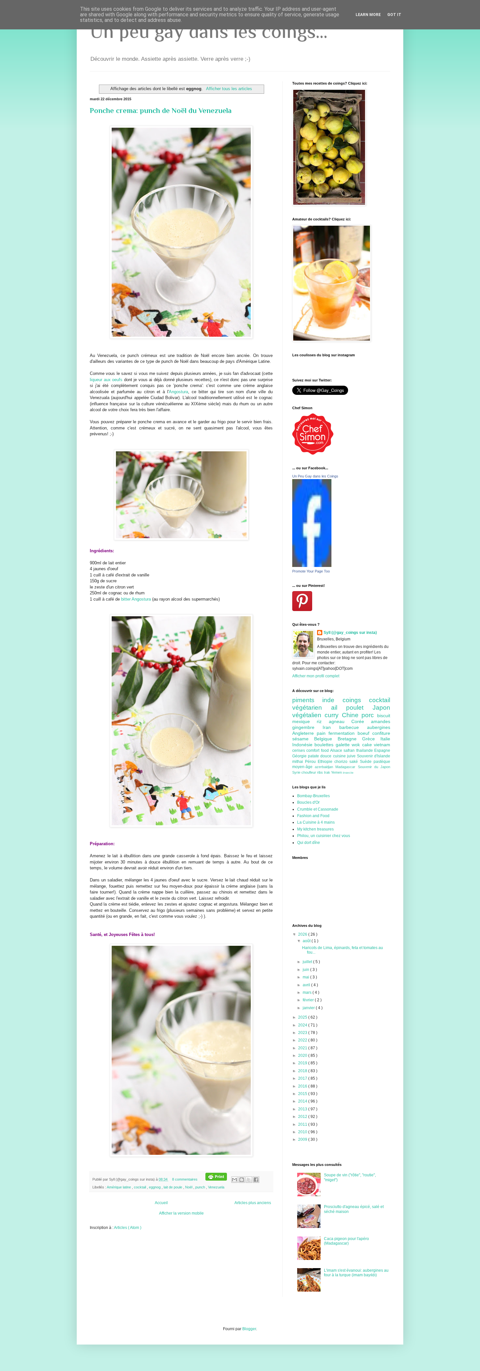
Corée (361, 721)
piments (307, 700)
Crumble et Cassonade (317, 809)
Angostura (178, 391)
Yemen (337, 772)
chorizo (341, 761)
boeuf (365, 733)
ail (338, 707)
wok (357, 744)
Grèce (371, 738)
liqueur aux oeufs (106, 379)
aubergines (378, 727)
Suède (367, 761)
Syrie (296, 772)
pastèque (382, 761)
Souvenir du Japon (374, 767)
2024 (303, 1025)
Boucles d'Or (308, 802)
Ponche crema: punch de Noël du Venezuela (161, 110)
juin (306, 969)
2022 (303, 1040)
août (307, 941)
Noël (189, 1187)
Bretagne (350, 738)
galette (344, 744)
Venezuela (216, 1187)
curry (333, 715)
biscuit (383, 715)
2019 (303, 1063)
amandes (380, 721)
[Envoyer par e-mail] (234, 1179)
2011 (303, 1124)
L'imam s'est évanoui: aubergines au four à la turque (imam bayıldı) (356, 1272)
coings (356, 700)
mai (306, 977)
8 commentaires (185, 1179)
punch (200, 1187)
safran (350, 750)
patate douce (320, 756)
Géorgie (300, 756)
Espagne (382, 750)
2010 (303, 1132)
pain (322, 733)
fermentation (343, 733)
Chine (352, 715)
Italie (385, 738)
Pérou (311, 761)
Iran (331, 727)
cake (368, 744)
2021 (303, 1048)
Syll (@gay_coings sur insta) (350, 632)
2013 (303, 1109)
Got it (394, 14)
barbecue (353, 727)
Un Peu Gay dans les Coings (315, 476)
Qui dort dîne (308, 842)
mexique (304, 721)
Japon (381, 707)
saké (354, 761)
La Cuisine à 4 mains (316, 822)
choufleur (309, 772)
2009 (303, 1139)
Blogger (249, 1329)
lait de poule (173, 1187)
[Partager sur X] (249, 1179)
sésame (303, 738)
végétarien (311, 707)
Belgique (326, 738)
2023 (303, 1032)
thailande (365, 750)
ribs (320, 772)
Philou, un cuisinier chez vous (323, 835)
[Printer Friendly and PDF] (216, 1179)
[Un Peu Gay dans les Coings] (311, 565)
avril (307, 985)
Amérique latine (119, 1187)
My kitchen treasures (315, 829)
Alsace (337, 750)
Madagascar (346, 767)
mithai (298, 761)
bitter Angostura (136, 599)
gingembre (307, 727)
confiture (381, 733)
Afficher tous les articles (229, 88)
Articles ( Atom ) (127, 1227)
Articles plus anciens (252, 1203)
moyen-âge (303, 767)
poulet (359, 707)
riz (322, 721)
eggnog (155, 1187)
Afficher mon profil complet (315, 676)
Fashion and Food (313, 816)
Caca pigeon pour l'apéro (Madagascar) (346, 1241)
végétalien (308, 715)
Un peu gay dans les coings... (209, 31)
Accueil (161, 1203)
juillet (308, 962)
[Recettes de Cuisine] (312, 453)
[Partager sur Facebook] (256, 1179)
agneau (340, 721)
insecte (348, 772)
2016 (303, 1086)
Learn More (368, 14)
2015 (303, 1093)
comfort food (318, 750)
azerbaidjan (325, 767)
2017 (303, 1078)
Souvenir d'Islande (373, 756)
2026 (303, 934)
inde (332, 700)
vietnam (382, 744)
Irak (327, 772)
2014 (303, 1101)
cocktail (140, 1187)
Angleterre (304, 733)
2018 (303, 1071)
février (309, 1000)
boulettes (324, 744)
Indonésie (303, 744)
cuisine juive (345, 756)
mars (307, 992)
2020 (303, 1055)
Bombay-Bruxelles (313, 796)
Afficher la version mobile (181, 1213)
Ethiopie (326, 761)
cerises (299, 750)
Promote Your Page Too (311, 571)
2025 (303, 1017)
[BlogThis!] (241, 1179)
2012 (303, 1116)
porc (369, 715)
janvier (309, 1008)
